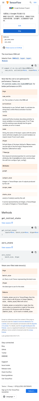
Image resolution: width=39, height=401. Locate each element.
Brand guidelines (7, 375)
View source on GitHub (14, 48)
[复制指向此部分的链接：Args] (8, 91)
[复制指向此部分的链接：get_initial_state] (23, 218)
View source (6, 223)
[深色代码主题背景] (32, 65)
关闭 (19, 26)
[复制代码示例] (35, 65)
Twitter (4, 353)
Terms (4, 386)
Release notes (6, 369)
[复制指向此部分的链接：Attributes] (11, 166)
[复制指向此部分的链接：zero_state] (15, 243)
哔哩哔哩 (4, 356)
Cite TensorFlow (7, 379)
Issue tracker (6, 365)
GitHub (4, 349)
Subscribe (32, 391)
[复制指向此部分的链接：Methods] (14, 213)
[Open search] (30, 2)
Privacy (10, 386)
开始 (19, 31)
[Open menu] (3, 2)
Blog (3, 346)
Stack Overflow (7, 372)
